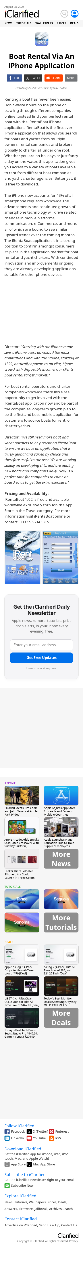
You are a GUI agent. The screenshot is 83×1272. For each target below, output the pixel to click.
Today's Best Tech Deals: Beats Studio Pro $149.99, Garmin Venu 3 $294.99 (21, 1033)
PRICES (61, 23)
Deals (62, 1202)
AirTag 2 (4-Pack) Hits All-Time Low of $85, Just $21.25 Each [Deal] (60, 970)
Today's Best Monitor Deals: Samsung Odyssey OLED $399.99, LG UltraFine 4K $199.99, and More (60, 1005)
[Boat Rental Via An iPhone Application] (41, 557)
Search (68, 1209)
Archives (55, 1209)
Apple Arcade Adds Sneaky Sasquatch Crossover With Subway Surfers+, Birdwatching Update (21, 844)
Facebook (18, 1131)
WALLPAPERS (44, 23)
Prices (52, 1202)
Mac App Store (44, 1164)
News (8, 1202)
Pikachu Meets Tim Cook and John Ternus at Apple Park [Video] (20, 811)
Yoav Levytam (60, 88)
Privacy (73, 1241)
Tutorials (20, 1202)
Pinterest (62, 1131)
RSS (58, 1138)
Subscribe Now (22, 1185)
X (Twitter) (40, 1131)
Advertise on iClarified (20, 1225)
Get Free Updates (42, 657)
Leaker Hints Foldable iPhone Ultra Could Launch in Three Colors (19, 874)
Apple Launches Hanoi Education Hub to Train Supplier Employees (59, 843)
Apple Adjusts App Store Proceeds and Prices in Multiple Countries (59, 811)
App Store (18, 1164)
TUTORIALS (23, 23)
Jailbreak (41, 1209)
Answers (10, 1209)
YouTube (39, 1138)
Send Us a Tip (49, 1225)
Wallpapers (37, 1202)
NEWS (8, 23)
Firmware (26, 1209)
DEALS (74, 23)
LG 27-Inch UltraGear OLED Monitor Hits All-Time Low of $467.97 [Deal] (21, 1001)
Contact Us (69, 1225)
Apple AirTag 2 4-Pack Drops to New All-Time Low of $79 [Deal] (18, 970)
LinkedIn (17, 1138)
